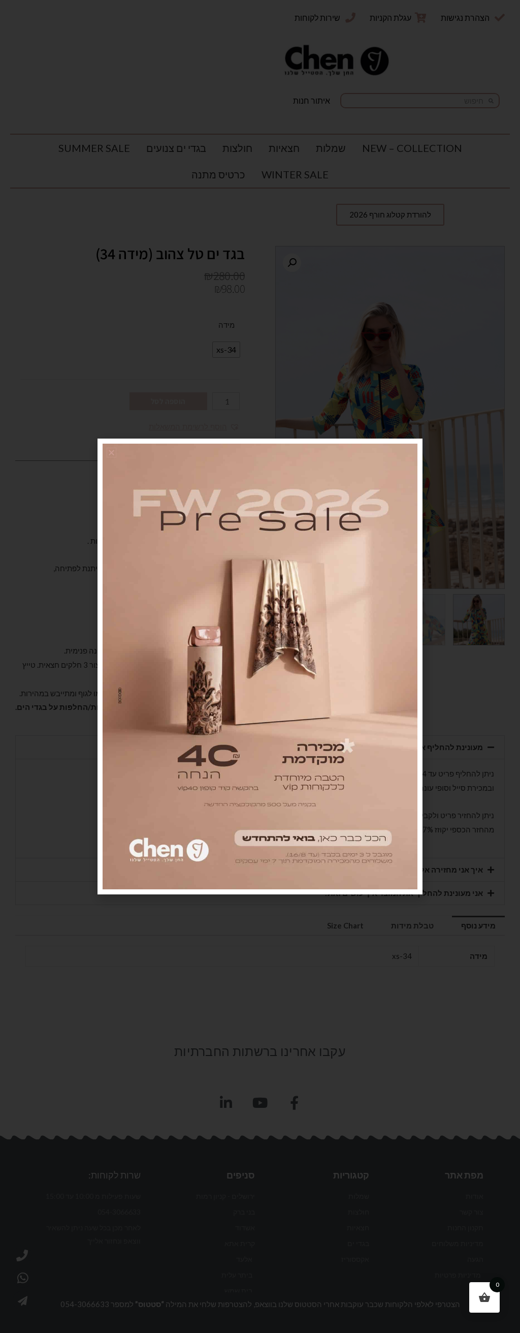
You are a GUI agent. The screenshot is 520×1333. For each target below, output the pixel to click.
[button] (111, 452)
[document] (260, 666)
